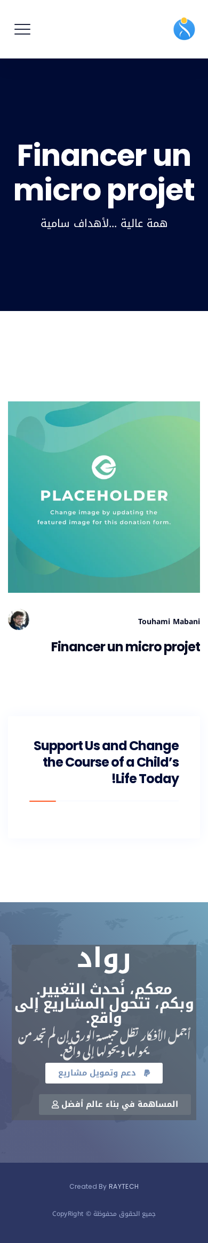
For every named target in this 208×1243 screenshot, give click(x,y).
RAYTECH (124, 1186)
